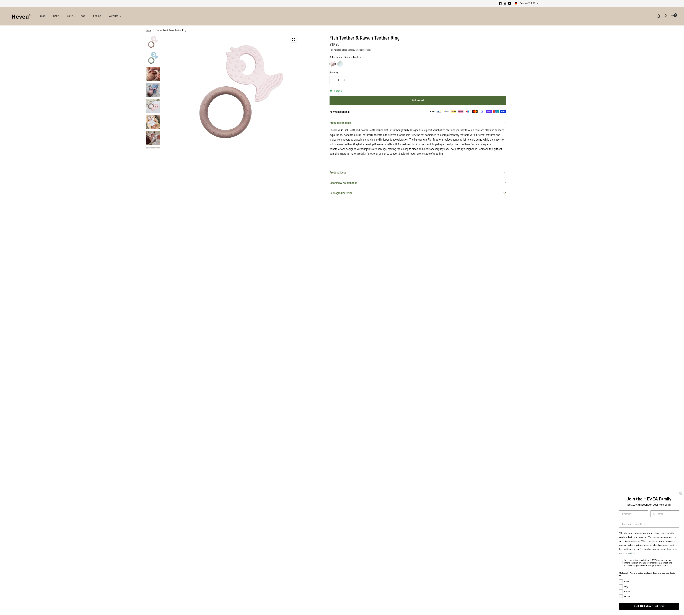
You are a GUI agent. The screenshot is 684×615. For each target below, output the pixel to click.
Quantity (334, 72)
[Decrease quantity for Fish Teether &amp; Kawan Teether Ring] (332, 80)
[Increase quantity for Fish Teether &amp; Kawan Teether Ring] (344, 80)
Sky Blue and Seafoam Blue (340, 64)
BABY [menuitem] (56, 16)
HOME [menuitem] (70, 16)
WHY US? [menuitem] (113, 16)
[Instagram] (505, 3)
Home (148, 30)
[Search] (658, 16)
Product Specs (338, 172)
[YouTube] (509, 3)
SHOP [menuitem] (42, 16)
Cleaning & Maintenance (343, 182)
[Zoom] (293, 39)
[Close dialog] (681, 493)
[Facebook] (500, 3)
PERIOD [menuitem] (97, 16)
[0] (672, 16)
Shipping (346, 49)
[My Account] (665, 16)
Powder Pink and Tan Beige (332, 64)
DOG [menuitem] (83, 16)
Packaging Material (341, 193)
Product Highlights (340, 122)
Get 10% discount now (649, 606)
